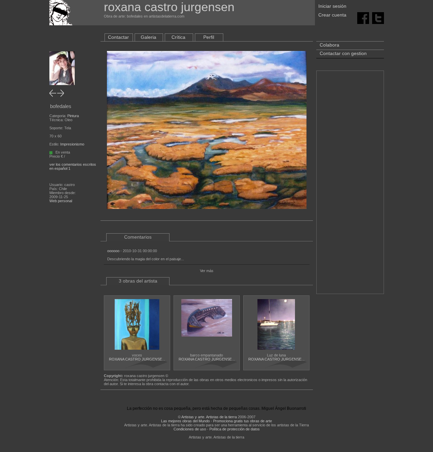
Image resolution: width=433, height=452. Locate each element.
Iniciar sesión (332, 6)
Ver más (206, 271)
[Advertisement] (350, 185)
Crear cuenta (332, 15)
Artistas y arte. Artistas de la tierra (209, 417)
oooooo (113, 251)
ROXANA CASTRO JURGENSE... (137, 359)
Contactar (118, 37)
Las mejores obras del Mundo (185, 421)
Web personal (60, 201)
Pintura (73, 116)
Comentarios (138, 237)
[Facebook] (363, 18)
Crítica (178, 37)
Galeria (148, 37)
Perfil (208, 37)
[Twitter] (378, 18)
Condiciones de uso (190, 429)
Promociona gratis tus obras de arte (242, 421)
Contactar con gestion (343, 53)
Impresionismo (72, 144)
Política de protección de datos (234, 429)
